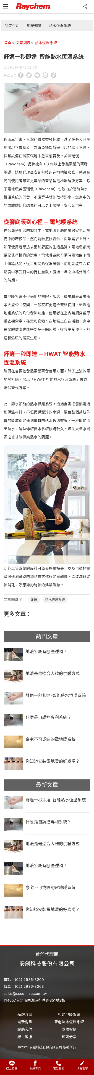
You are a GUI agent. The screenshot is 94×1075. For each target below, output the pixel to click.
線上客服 (24, 1036)
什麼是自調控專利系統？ (48, 717)
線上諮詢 (11, 1068)
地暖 (34, 599)
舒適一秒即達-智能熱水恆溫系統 (56, 695)
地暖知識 (34, 25)
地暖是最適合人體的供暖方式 (53, 673)
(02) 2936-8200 (29, 979)
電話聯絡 (58, 1068)
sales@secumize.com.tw (25, 993)
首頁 (8, 42)
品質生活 (12, 25)
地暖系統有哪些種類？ (46, 651)
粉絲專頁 (35, 1068)
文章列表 (23, 42)
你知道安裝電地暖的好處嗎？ (53, 761)
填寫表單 (82, 1068)
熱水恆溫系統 (60, 25)
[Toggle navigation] (5, 6)
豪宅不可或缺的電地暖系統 (51, 739)
